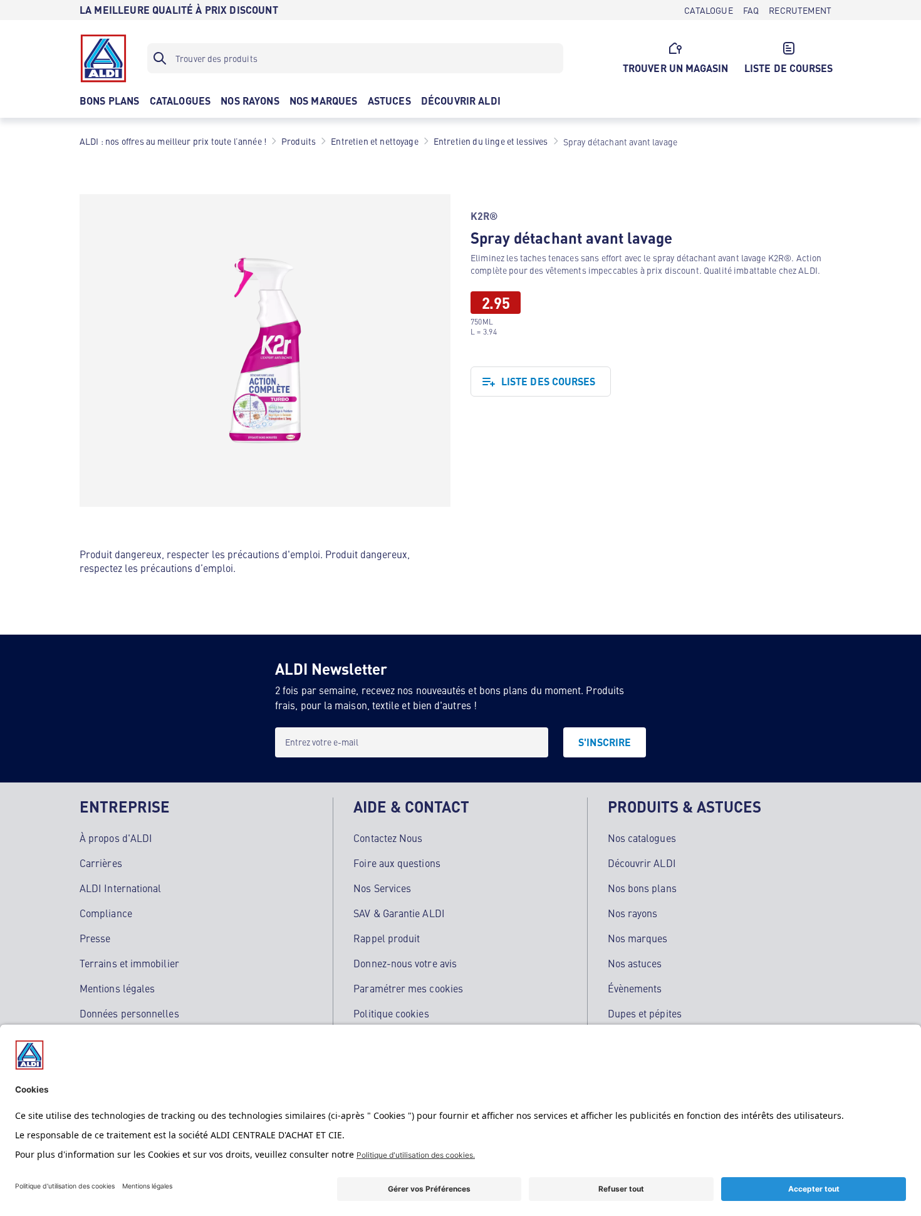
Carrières (101, 863)
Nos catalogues (642, 837)
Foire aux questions (396, 863)
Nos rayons (633, 913)
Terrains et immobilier (129, 963)
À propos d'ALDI (116, 837)
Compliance (106, 913)
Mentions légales (117, 988)
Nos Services (382, 888)
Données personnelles (129, 1013)
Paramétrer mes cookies (408, 988)
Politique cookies (391, 1013)
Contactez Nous (387, 837)
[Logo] (103, 58)
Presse (95, 938)
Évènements (635, 988)
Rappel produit (386, 938)
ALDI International (120, 888)
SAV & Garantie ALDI (399, 913)
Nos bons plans (642, 888)
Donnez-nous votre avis (405, 963)
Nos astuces (635, 963)
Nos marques (638, 938)
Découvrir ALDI (642, 863)
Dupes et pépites (645, 1013)
